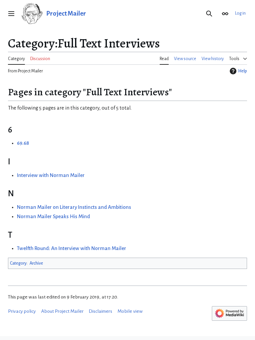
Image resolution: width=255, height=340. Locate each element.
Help (242, 71)
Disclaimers (100, 311)
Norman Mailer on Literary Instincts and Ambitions (74, 207)
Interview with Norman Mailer (51, 175)
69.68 (23, 143)
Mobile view (130, 311)
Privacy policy (22, 311)
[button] (11, 13)
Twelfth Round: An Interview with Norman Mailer (71, 248)
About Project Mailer (62, 311)
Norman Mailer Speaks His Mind (53, 216)
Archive (36, 263)
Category (18, 263)
